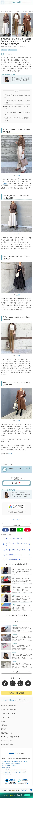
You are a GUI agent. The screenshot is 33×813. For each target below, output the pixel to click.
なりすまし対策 (22, 772)
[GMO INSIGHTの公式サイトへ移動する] (16, 752)
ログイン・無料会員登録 (16, 693)
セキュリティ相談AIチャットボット (9, 765)
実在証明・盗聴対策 (6, 767)
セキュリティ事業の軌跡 (7, 774)
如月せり (30, 631)
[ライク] (31, 1)
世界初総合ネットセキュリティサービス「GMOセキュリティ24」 (15, 761)
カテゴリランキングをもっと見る (16, 615)
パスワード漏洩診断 (6, 763)
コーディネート (13, 50)
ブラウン (5, 50)
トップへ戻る (16, 519)
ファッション (18, 11)
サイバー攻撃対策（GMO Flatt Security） (10, 772)
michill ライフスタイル (27, 649)
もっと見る (16, 672)
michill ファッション (9, 54)
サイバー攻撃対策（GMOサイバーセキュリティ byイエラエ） (14, 769)
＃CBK (18, 175)
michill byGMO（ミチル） (7, 11)
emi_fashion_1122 (28, 574)
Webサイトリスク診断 (15, 763)
